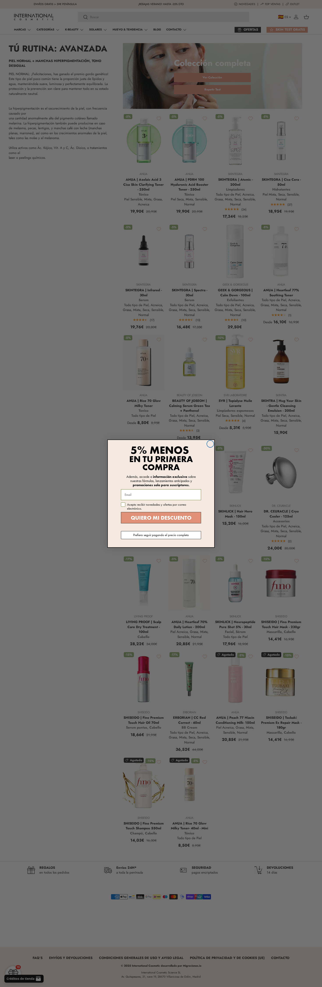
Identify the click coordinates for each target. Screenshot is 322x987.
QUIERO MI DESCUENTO (161, 517)
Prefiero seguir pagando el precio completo (161, 535)
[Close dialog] (210, 443)
